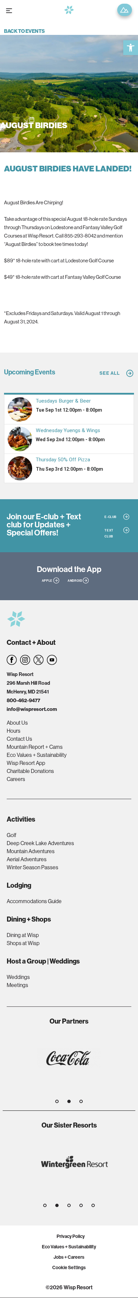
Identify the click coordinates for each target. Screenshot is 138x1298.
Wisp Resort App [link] (26, 763)
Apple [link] (47, 580)
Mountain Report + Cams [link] (35, 746)
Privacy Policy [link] (71, 1236)
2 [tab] (69, 1101)
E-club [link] (111, 517)
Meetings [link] (17, 985)
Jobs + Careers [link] (69, 1257)
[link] (130, 47)
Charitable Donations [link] (30, 771)
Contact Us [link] (19, 738)
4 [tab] (81, 1205)
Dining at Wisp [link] (23, 935)
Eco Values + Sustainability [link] (37, 754)
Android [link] (75, 580)
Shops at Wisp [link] (23, 943)
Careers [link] (16, 779)
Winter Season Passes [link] (32, 867)
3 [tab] (81, 1101)
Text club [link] (109, 533)
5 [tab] (93, 1205)
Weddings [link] (18, 977)
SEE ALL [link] (109, 373)
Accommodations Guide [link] (34, 901)
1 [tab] (57, 1101)
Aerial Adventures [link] (27, 859)
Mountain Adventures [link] (31, 851)
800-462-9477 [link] (23, 700)
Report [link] (124, 10)
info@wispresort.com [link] (32, 709)
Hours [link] (13, 730)
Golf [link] (11, 835)
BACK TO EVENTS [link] (24, 31)
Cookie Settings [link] (69, 1267)
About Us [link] (17, 722)
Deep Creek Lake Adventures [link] (40, 843)
